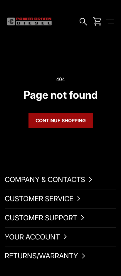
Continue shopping (61, 120)
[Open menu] (110, 21)
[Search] (84, 21)
